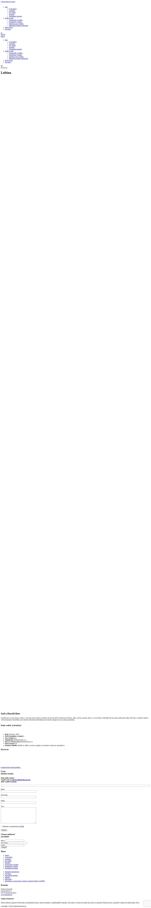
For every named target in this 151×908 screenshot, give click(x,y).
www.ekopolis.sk (6, 895)
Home (7, 855)
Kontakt (11, 14)
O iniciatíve (13, 9)
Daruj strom (9, 27)
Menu (3, 36)
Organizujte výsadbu (15, 20)
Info (6, 7)
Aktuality (12, 11)
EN (2, 35)
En (2, 66)
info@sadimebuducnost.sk (21, 780)
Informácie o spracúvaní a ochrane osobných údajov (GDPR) (25, 881)
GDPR (21, 826)
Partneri (7, 877)
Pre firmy (8, 29)
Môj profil (8, 879)
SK (4, 35)
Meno (3, 841)
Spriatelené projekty (15, 16)
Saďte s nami (9, 18)
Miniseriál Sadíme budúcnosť (18, 25)
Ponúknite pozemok (11, 868)
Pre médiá (12, 12)
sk (1, 33)
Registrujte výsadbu (15, 22)
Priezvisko (4, 843)
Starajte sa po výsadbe (16, 24)
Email (3, 845)
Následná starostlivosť (12, 872)
